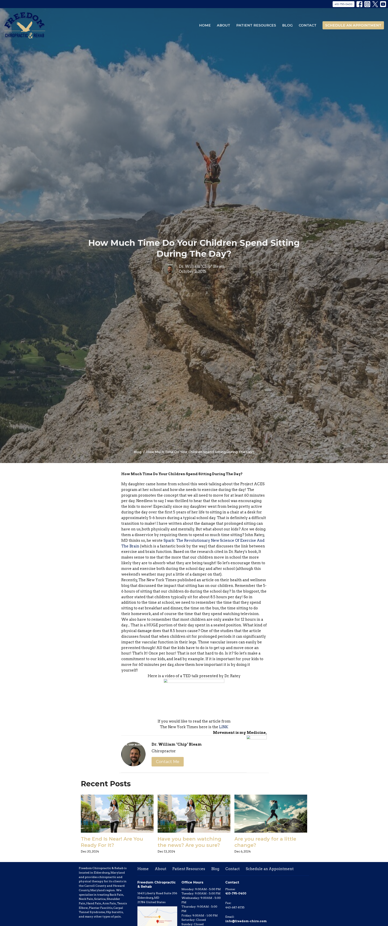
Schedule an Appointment (353, 25)
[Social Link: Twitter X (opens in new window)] (375, 4)
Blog (287, 25)
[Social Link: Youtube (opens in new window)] (383, 4)
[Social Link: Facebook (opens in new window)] (359, 4)
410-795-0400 (343, 4)
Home (205, 25)
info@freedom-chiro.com (246, 921)
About (223, 25)
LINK (223, 727)
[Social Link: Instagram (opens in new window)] (367, 4)
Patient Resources (256, 25)
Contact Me (167, 761)
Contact (307, 25)
